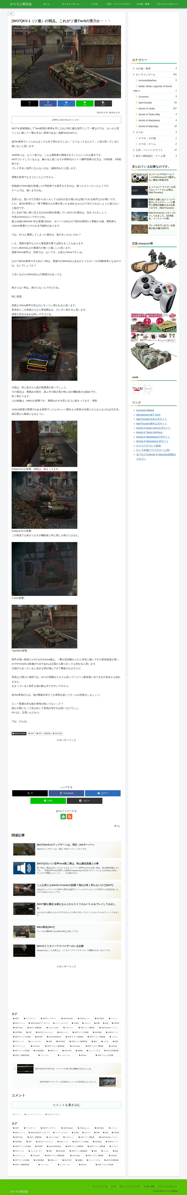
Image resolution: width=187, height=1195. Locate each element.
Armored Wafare (145, 410)
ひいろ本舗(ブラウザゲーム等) (153, 450)
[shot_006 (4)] (44, 443)
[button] (103, 103)
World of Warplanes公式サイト (153, 437)
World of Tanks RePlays (149, 432)
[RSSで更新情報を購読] (69, 816)
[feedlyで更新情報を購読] (63, 816)
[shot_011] (44, 626)
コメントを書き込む (66, 1105)
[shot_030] (44, 568)
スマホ (113, 1186)
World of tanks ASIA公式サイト (153, 428)
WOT (32, 733)
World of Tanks (20, 733)
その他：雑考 (149, 1186)
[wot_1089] (44, 499)
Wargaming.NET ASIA (148, 414)
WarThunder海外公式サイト (151, 423)
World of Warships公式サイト (152, 441)
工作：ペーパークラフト (129, 1186)
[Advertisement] (66, 761)
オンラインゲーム (100, 1186)
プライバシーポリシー (167, 1186)
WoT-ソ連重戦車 (45, 733)
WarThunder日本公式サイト (151, 419)
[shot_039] (44, 348)
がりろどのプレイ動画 (148, 445)
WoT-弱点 (58, 733)
